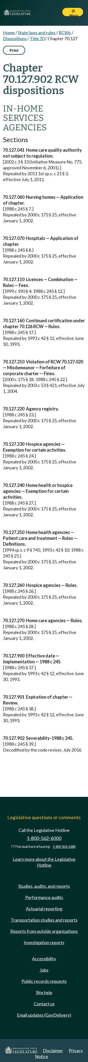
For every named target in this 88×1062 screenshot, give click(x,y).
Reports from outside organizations (44, 931)
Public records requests (44, 981)
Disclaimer (53, 1050)
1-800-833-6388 (64, 847)
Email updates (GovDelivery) (44, 1015)
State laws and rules (36, 32)
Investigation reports (44, 942)
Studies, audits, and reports (44, 886)
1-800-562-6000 (44, 838)
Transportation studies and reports (44, 920)
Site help (44, 992)
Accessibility (44, 958)
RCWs (65, 32)
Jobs (44, 970)
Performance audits (44, 897)
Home (9, 32)
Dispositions (15, 38)
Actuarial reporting (44, 908)
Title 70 (37, 38)
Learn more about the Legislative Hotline (44, 862)
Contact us (44, 1003)
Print (14, 50)
